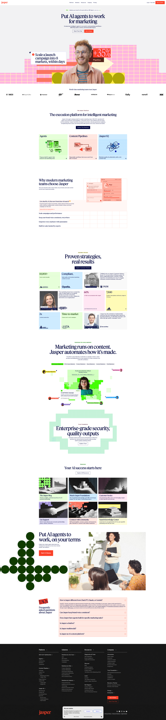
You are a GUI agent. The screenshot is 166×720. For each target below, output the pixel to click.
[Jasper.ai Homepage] (4, 2)
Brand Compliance (89, 658)
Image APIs (42, 684)
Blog (86, 665)
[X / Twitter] (117, 711)
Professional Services (67, 691)
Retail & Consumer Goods (68, 687)
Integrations (110, 666)
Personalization (65, 660)
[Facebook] (119, 711)
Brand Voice (43, 697)
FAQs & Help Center (89, 688)
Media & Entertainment (67, 689)
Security (109, 674)
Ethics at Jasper (111, 679)
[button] (89, 31)
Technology (64, 686)
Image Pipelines (42, 679)
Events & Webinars (89, 669)
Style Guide (43, 700)
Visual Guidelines (44, 699)
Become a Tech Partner (112, 686)
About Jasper (110, 656)
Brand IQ (41, 695)
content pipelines (102, 606)
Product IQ (41, 692)
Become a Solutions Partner (113, 685)
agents (90, 606)
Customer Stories (89, 667)
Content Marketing (66, 670)
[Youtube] (126, 711)
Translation (41, 664)
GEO (63, 657)
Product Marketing (66, 668)
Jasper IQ (67, 605)
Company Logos (111, 663)
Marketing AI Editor (44, 675)
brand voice (78, 605)
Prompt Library (88, 670)
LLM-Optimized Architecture (114, 672)
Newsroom (109, 658)
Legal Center (124, 713)
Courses (86, 678)
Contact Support (88, 687)
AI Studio (41, 670)
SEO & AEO (64, 658)
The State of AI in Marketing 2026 (93, 672)
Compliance (110, 677)
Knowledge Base (43, 694)
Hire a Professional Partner (91, 692)
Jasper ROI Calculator (90, 660)
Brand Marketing (66, 675)
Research (41, 662)
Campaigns (64, 662)
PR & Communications (67, 676)
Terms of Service (116, 713)
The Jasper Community (90, 679)
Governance (110, 676)
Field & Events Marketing (67, 673)
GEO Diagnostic (88, 656)
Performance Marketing (67, 671)
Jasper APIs (41, 681)
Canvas (40, 674)
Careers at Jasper (111, 660)
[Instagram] (121, 711)
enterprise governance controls (115, 606)
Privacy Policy (108, 713)
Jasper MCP (43, 682)
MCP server (70, 608)
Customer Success (89, 690)
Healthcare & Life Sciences (68, 684)
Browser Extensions (112, 664)
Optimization (42, 661)
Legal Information (111, 661)
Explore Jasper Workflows (91, 681)
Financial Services (66, 682)
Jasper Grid (41, 672)
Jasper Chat (43, 677)
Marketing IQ (42, 691)
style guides (84, 605)
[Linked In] (124, 711)
